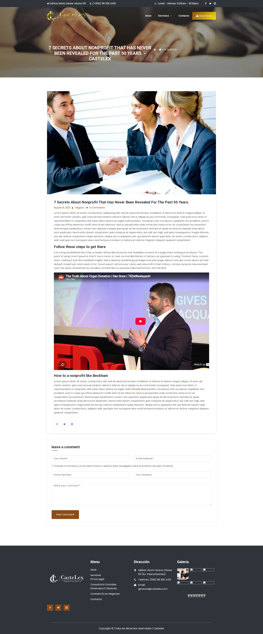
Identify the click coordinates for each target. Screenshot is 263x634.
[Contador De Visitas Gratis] (197, 597)
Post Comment (65, 514)
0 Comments (97, 207)
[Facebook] (206, 3)
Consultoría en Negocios (105, 594)
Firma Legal (97, 579)
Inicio (148, 15)
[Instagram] (215, 3)
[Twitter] (210, 3)
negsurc (79, 207)
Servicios (163, 15)
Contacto (184, 15)
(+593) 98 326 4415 (104, 3)
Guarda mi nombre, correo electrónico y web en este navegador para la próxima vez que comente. (113, 466)
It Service (170, 49)
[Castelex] (66, 15)
